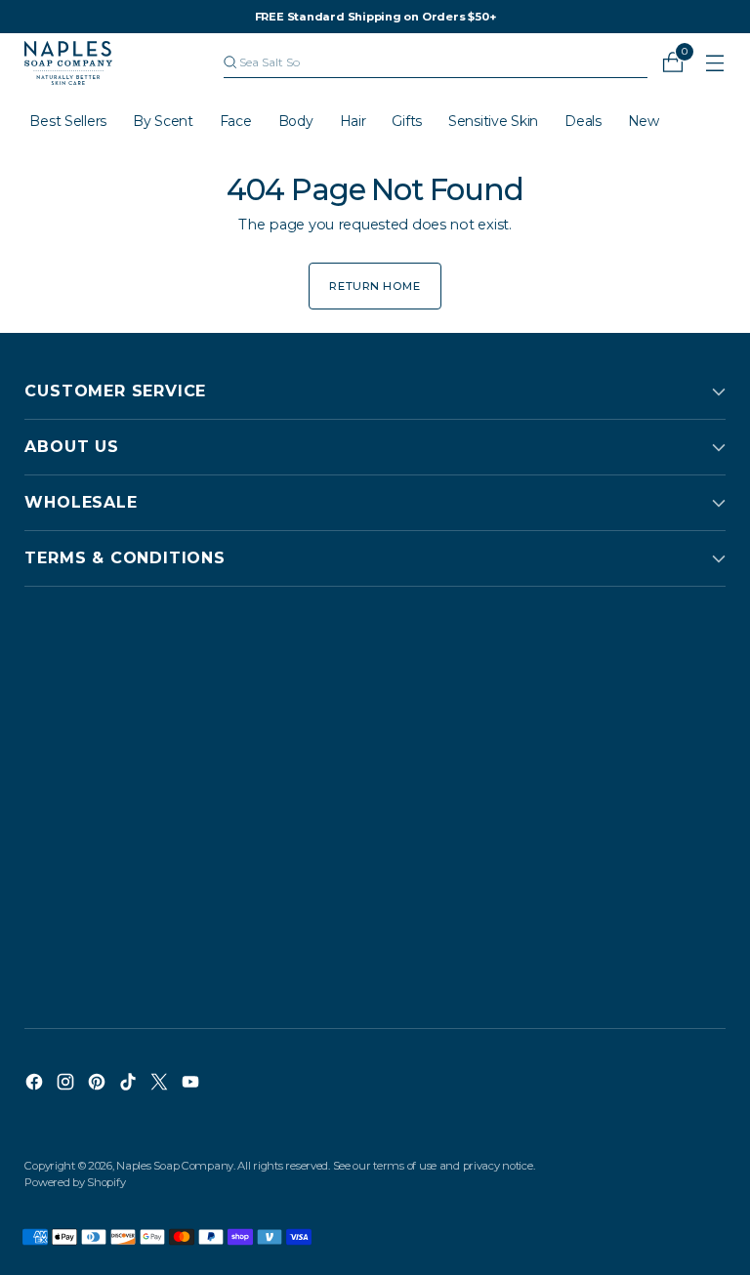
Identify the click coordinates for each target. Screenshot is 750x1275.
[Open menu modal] (715, 63)
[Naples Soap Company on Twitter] (161, 1084)
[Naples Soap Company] (68, 63)
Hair (353, 121)
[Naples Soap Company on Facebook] (36, 1084)
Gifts (407, 121)
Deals (583, 121)
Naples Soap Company (174, 1165)
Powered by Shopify (74, 1182)
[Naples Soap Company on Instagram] (67, 1084)
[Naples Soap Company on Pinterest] (98, 1084)
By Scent (163, 121)
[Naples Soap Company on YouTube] (192, 1084)
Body (295, 121)
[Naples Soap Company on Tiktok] (130, 1084)
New (643, 121)
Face (236, 121)
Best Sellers (67, 121)
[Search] (230, 62)
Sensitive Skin (493, 121)
